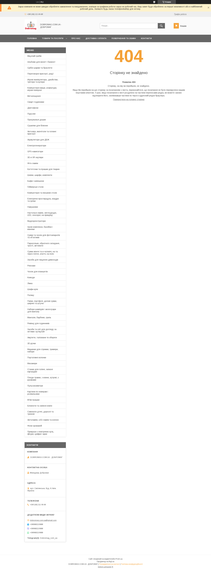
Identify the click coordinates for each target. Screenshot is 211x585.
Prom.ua (119, 559)
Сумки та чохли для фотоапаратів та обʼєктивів (43, 236)
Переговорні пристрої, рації (40, 74)
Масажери (32, 363)
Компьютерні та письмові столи (42, 193)
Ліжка (29, 283)
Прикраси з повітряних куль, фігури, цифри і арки (40, 433)
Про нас (75, 38)
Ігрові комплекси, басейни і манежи (40, 228)
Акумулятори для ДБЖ (38, 140)
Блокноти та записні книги (39, 406)
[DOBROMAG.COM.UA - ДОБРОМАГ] (31, 31)
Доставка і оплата (96, 38)
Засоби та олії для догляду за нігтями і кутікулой (41, 330)
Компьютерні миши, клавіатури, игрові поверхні (42, 89)
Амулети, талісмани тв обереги (42, 337)
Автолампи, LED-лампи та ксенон (43, 420)
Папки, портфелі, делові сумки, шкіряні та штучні (42, 302)
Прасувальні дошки (36, 119)
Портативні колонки (36, 357)
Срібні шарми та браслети (39, 68)
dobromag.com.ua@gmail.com (43, 520)
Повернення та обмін (124, 38)
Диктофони (32, 108)
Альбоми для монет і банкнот (41, 62)
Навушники (32, 207)
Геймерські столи (35, 187)
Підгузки (31, 114)
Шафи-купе (32, 289)
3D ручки (31, 343)
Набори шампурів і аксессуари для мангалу (41, 310)
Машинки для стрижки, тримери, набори (42, 350)
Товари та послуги (52, 38)
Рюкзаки (31, 265)
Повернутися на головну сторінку (129, 99)
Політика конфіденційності (132, 564)
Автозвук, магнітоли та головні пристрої (41, 132)
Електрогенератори (36, 145)
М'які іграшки (33, 400)
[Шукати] (161, 26)
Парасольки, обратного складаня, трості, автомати (43, 244)
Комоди (31, 277)
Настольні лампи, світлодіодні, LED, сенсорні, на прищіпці (42, 214)
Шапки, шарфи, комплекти (39, 175)
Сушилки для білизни (37, 125)
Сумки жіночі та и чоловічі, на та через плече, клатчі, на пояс (42, 252)
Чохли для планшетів (37, 271)
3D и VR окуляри (35, 157)
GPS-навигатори (35, 151)
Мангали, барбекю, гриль (39, 317)
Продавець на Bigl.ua (105, 562)
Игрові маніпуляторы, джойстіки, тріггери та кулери (42, 80)
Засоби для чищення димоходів (42, 260)
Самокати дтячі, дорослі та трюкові (40, 412)
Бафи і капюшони (35, 181)
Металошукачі (34, 96)
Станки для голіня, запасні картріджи (40, 370)
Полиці (30, 295)
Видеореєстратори (36, 221)
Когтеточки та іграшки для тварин (43, 169)
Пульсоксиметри (35, 386)
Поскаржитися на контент (109, 564)
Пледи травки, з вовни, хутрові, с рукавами (43, 378)
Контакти (146, 38)
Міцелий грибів (34, 56)
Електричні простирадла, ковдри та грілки (43, 200)
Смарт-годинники (35, 102)
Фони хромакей (34, 426)
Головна (32, 38)
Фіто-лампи (32, 163)
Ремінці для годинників (38, 323)
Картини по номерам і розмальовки (37, 392)
